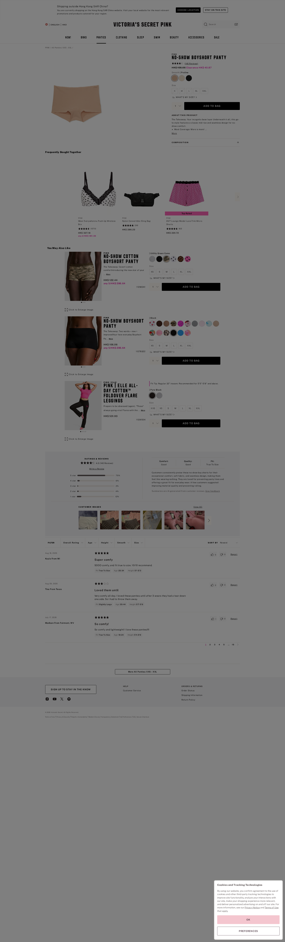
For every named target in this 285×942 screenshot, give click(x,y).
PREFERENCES (248, 931)
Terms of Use (272, 907)
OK (248, 919)
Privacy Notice (252, 907)
